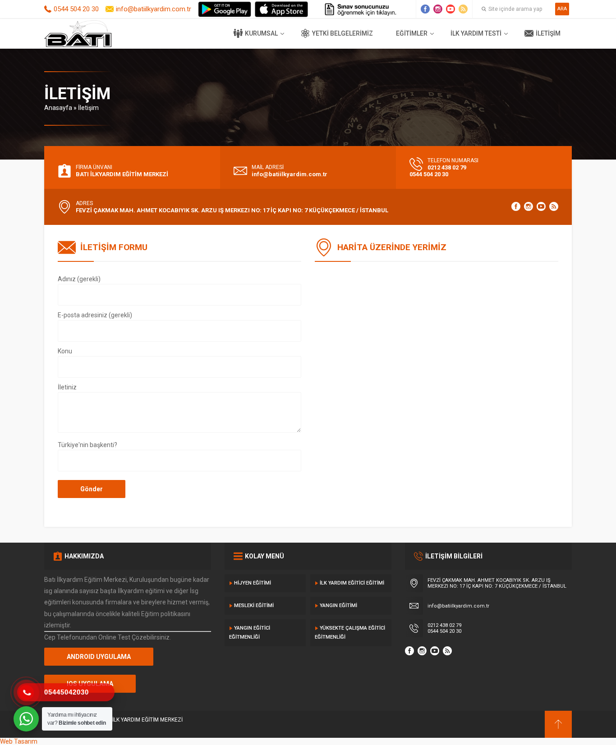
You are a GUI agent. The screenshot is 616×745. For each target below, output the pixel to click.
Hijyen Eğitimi (252, 583)
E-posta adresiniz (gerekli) (95, 315)
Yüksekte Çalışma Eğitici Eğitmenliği (350, 632)
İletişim (548, 33)
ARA (562, 9)
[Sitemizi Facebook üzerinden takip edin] (425, 9)
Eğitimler (412, 33)
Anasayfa (58, 107)
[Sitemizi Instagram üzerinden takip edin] (437, 9)
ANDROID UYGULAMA (99, 656)
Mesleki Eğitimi (254, 605)
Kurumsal (261, 33)
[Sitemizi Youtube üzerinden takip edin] (450, 9)
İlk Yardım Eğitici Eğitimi (352, 583)
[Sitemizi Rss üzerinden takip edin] (463, 9)
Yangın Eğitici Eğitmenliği (249, 632)
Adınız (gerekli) (79, 279)
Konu (65, 351)
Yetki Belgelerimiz (342, 33)
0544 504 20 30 (76, 9)
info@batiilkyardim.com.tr (153, 9)
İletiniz (67, 387)
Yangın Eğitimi (338, 605)
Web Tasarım (18, 741)
